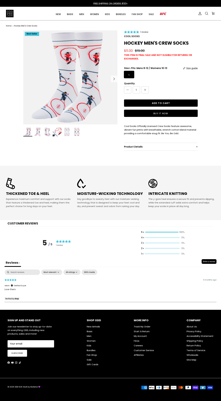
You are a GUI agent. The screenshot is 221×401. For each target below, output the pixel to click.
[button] (163, 232)
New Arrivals (93, 326)
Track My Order (142, 326)
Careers (138, 345)
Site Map (191, 359)
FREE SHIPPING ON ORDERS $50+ (110, 3)
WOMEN (94, 14)
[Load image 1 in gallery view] (70, 77)
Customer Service (144, 350)
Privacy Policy (194, 331)
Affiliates (139, 355)
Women (91, 340)
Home (8, 26)
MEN (81, 14)
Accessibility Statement (200, 336)
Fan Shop (92, 355)
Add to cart (161, 103)
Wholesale (192, 355)
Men (89, 336)
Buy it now (160, 113)
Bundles (91, 350)
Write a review (209, 261)
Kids (89, 345)
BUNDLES (121, 14)
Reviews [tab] (13, 263)
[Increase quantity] (145, 89)
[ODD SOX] (10, 13)
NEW (58, 14)
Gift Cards (92, 364)
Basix (89, 331)
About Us (192, 326)
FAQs (136, 340)
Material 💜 (35, 387)
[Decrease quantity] (127, 89)
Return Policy (194, 345)
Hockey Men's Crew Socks (25, 26)
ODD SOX (18, 387)
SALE (151, 14)
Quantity (129, 83)
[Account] (199, 13)
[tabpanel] (110, 288)
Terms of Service (196, 350)
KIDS (107, 14)
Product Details (133, 146)
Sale (89, 359)
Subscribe (17, 353)
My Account (140, 336)
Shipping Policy (195, 340)
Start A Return (142, 331)
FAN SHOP (137, 14)
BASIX (70, 14)
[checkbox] (89, 272)
